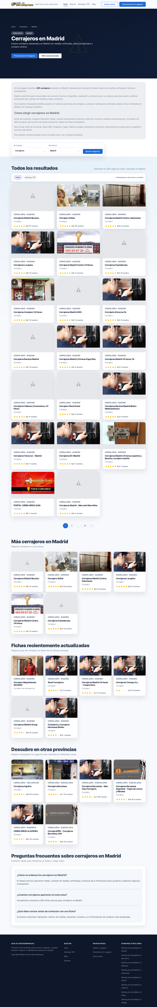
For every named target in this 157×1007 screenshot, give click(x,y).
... (78, 525)
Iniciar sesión (109, 4)
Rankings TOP (84, 4)
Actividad (18, 145)
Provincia (53, 145)
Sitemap (67, 961)
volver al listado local (50, 135)
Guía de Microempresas (34, 954)
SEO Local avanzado (50, 56)
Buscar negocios (93, 151)
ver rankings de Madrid (31, 107)
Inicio (65, 4)
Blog (94, 4)
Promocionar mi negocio (132, 4)
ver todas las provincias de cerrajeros (68, 104)
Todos (17, 177)
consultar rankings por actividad (100, 104)
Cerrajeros (23, 27)
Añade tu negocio (99, 948)
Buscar (73, 4)
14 (85, 525)
